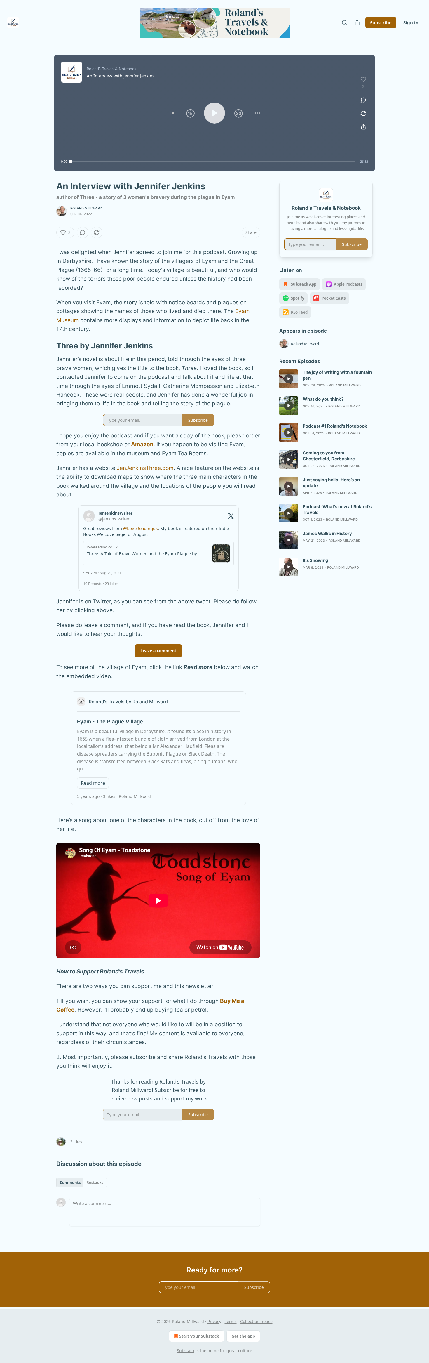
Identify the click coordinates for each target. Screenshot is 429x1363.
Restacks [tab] (94, 1182)
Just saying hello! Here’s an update (331, 482)
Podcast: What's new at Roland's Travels (337, 509)
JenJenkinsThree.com (145, 468)
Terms (231, 1321)
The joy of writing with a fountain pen (337, 375)
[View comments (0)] (363, 100)
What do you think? (323, 399)
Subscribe (381, 22)
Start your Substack (199, 1336)
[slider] (213, 161)
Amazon (142, 444)
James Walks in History (327, 533)
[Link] (48, 345)
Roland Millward (86, 208)
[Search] (344, 22)
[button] (171, 113)
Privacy (214, 1321)
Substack (185, 1350)
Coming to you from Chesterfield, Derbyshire (329, 455)
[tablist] (81, 1182)
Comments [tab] (70, 1182)
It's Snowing (315, 560)
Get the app (243, 1336)
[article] (326, 378)
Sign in (410, 22)
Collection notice (256, 1321)
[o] (288, 378)
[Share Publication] (357, 22)
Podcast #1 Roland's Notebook (335, 426)
